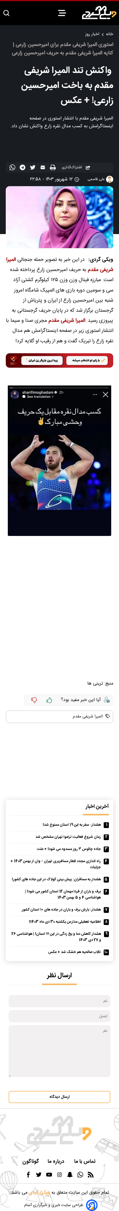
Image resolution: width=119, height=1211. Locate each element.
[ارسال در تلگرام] (23, 169)
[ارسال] (43, 169)
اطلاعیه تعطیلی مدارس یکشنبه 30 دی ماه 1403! (65, 922)
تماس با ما (85, 1162)
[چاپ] (53, 168)
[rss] (91, 1176)
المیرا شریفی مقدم (88, 716)
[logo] (99, 12)
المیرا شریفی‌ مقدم (67, 321)
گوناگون (30, 1162)
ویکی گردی (38, 1193)
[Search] (6, 13)
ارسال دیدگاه (59, 1097)
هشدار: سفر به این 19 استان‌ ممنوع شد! (72, 825)
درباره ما (57, 1162)
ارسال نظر (59, 975)
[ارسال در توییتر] (33, 169)
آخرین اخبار (97, 807)
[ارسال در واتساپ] (13, 169)
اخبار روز (92, 34)
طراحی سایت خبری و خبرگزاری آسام (53, 1205)
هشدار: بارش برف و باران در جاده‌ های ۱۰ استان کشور (61, 910)
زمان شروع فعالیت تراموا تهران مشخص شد (68, 837)
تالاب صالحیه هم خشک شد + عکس (74, 952)
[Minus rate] (34, 700)
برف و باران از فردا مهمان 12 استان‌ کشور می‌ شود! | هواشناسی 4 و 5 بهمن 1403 (63, 895)
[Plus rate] (49, 700)
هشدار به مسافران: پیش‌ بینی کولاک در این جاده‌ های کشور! (56, 880)
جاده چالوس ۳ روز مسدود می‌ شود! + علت (69, 849)
